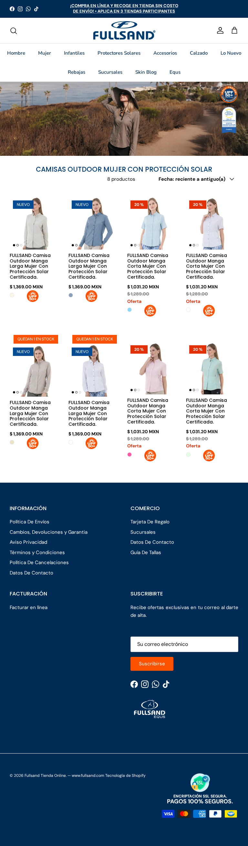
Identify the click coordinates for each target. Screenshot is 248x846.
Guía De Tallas (145, 552)
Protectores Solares (119, 53)
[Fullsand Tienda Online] (124, 30)
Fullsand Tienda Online (45, 775)
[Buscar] (13, 31)
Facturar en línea (28, 607)
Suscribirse (152, 663)
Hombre (16, 53)
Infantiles (74, 53)
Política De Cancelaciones (39, 562)
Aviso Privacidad (28, 542)
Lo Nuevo (231, 53)
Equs (175, 72)
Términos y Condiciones (37, 552)
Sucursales (110, 72)
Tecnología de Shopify (125, 775)
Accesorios (165, 53)
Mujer (44, 53)
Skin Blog (146, 72)
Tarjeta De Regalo (150, 522)
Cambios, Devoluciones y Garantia (49, 532)
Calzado (199, 53)
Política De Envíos (29, 522)
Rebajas (76, 72)
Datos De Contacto (31, 573)
